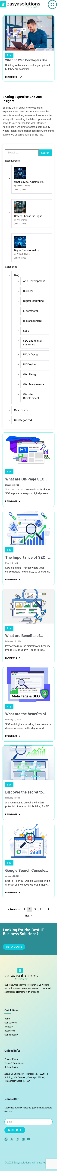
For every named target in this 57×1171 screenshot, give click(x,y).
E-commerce (30, 310)
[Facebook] (6, 1139)
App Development (34, 281)
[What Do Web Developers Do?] (28, 33)
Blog (9, 471)
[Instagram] (17, 1139)
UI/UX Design (31, 354)
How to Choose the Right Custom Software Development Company (31, 216)
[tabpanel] (28, 48)
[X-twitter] (11, 1139)
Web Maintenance (33, 384)
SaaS (26, 330)
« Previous (14, 909)
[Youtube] (28, 1139)
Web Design (30, 374)
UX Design (29, 364)
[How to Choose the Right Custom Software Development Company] (20, 212)
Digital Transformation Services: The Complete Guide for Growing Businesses (30, 250)
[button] (52, 4)
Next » (28, 915)
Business (28, 291)
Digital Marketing (33, 300)
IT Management (32, 320)
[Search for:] (22, 152)
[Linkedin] (23, 1139)
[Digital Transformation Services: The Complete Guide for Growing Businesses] (20, 247)
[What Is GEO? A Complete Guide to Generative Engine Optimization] (20, 178)
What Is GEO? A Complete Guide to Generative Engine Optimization (29, 182)
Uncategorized (23, 420)
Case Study (21, 410)
